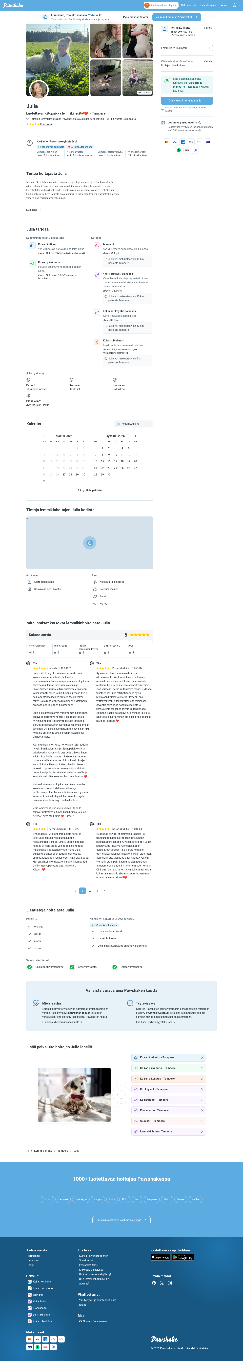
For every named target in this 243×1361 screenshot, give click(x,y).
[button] (187, 85)
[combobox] (133, 423)
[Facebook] (154, 1283)
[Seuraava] (104, 891)
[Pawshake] (13, 5)
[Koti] (27, 1150)
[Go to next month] (135, 436)
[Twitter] (162, 1283)
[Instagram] (169, 1283)
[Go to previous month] (44, 436)
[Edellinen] (75, 891)
